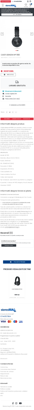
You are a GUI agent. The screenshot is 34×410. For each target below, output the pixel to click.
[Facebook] (6, 112)
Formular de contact (7, 371)
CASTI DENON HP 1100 (17, 289)
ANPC (2, 393)
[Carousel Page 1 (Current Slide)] (16, 50)
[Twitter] (10, 112)
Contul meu (4, 367)
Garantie (8, 96)
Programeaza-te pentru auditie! (10, 336)
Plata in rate (4, 376)
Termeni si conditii (6, 387)
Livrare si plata (16, 119)
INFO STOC (10, 75)
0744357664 (5, 316)
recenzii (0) (26, 119)
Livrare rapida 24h (11, 94)
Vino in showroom (5, 1)
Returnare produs (6, 378)
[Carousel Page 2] (17, 50)
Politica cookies (5, 389)
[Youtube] (20, 403)
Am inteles (18, 14)
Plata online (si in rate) (12, 99)
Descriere (7, 119)
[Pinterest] (16, 112)
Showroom (3, 358)
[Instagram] (13, 112)
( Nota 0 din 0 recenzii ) (14, 57)
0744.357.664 (4, 338)
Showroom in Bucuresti (13, 91)
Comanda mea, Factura (8, 369)
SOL (1, 395)
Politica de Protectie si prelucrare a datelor (13, 391)
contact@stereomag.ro (12, 227)
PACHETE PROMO (19, 262)
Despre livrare (4, 374)
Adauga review (9, 245)
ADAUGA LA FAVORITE (18, 105)
